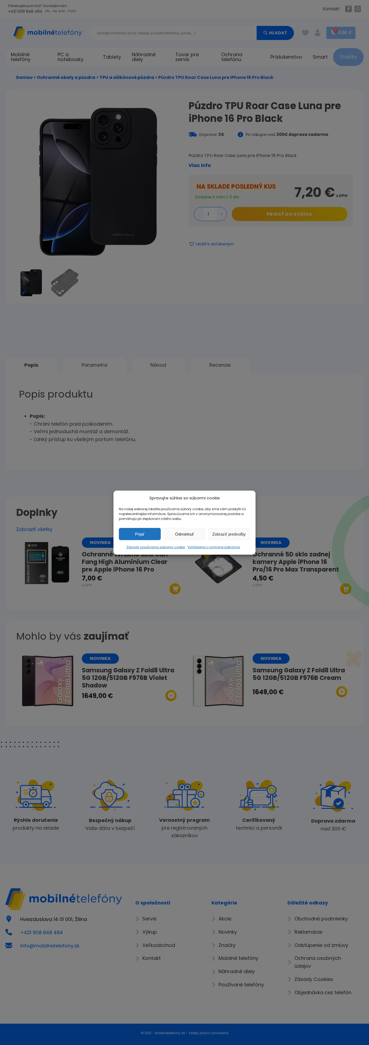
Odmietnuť (184, 534)
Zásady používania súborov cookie (155, 547)
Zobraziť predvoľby (229, 534)
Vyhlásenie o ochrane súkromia (213, 547)
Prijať (140, 534)
